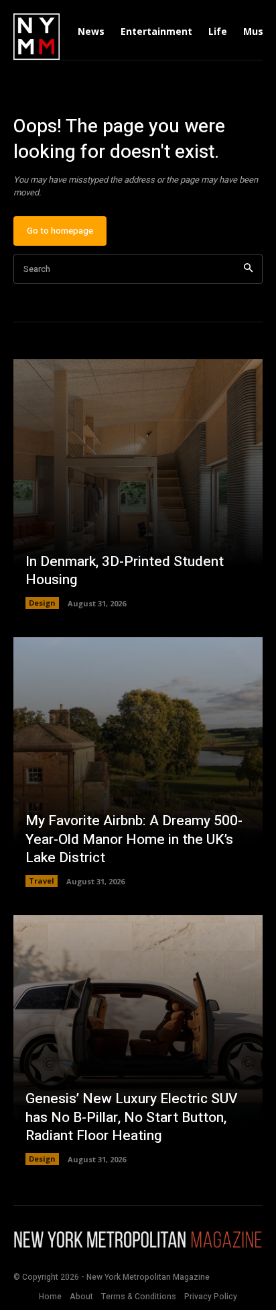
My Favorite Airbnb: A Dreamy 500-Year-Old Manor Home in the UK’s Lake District (134, 839)
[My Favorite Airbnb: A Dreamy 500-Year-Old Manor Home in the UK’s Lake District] (138, 762)
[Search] (248, 269)
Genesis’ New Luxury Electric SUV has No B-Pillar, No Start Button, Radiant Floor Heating (131, 1117)
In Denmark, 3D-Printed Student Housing (124, 570)
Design (42, 603)
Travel (41, 881)
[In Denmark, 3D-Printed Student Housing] (138, 484)
